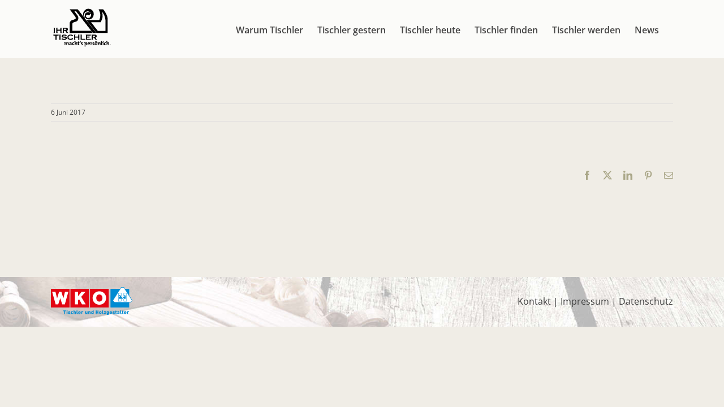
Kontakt (534, 301)
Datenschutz (646, 301)
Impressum (585, 301)
